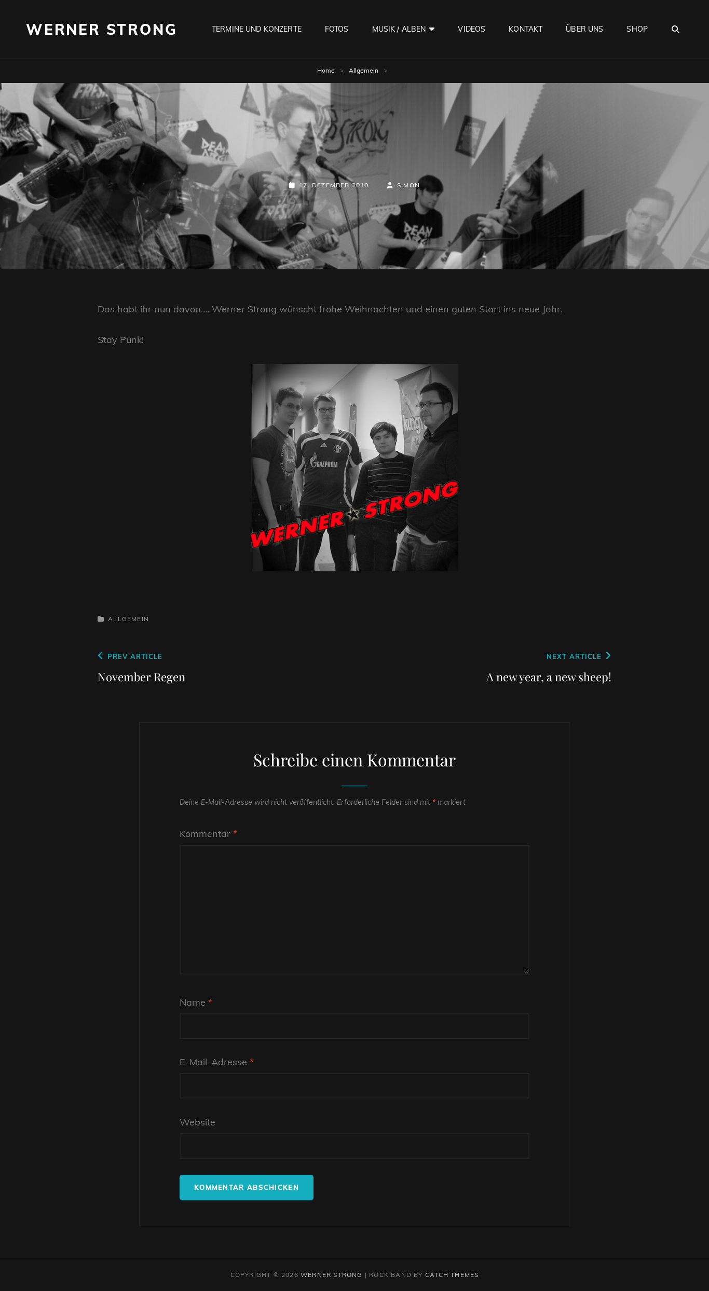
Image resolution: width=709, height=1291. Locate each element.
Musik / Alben (399, 29)
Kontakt (525, 29)
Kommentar (208, 834)
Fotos (337, 29)
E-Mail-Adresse (217, 1062)
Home (326, 70)
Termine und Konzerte (257, 29)
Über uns (584, 29)
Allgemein (363, 70)
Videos (471, 29)
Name (196, 1002)
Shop (637, 29)
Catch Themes (452, 1275)
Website (197, 1122)
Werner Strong (101, 29)
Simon (408, 185)
